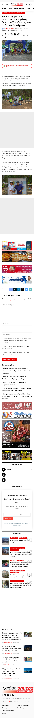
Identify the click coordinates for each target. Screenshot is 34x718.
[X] (5, 695)
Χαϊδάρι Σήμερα (10, 28)
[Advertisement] (17, 130)
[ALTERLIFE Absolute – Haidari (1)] (17, 455)
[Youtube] (17, 480)
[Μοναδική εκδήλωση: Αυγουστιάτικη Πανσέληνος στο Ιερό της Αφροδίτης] (28, 648)
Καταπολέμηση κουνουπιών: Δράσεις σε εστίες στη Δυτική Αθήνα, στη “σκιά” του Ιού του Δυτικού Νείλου (16, 371)
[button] (3, 4)
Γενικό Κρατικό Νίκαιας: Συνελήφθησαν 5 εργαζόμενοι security (20, 576)
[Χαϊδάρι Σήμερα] (17, 4)
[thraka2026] (17, 406)
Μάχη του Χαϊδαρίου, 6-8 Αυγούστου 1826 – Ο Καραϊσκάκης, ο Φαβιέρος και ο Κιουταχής (21, 554)
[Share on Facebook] (5, 34)
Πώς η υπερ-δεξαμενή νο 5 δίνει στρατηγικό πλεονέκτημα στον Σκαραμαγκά (11, 672)
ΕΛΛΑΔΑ (13, 560)
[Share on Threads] (11, 34)
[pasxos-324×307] (16, 434)
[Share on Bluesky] (15, 34)
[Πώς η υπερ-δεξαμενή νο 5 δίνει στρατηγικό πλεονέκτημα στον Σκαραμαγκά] (28, 670)
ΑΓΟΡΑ (12, 581)
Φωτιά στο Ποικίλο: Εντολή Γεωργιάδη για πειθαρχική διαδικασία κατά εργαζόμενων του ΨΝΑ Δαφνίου (20, 564)
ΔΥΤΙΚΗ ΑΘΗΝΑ (14, 548)
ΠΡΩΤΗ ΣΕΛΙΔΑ (20, 13)
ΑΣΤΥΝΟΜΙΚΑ (14, 570)
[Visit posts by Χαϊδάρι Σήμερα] (2, 28)
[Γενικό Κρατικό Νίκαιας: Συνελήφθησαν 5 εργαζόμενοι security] (5, 574)
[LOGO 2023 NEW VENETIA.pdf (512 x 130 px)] (17, 269)
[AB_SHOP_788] (17, 245)
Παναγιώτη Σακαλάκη (26, 701)
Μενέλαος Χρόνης (8, 678)
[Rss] (13, 695)
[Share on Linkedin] (18, 289)
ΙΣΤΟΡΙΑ (22, 548)
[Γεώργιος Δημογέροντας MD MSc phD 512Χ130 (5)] (17, 279)
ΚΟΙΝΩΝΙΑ (21, 570)
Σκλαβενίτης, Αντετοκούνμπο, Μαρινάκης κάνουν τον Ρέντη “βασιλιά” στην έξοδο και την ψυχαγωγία (17, 396)
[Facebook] (17, 470)
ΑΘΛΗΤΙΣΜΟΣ (12, 13)
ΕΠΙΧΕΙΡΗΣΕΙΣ (14, 537)
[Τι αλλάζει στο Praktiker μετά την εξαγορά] (5, 541)
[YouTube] (7, 695)
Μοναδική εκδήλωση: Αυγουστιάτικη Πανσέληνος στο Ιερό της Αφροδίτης (11, 648)
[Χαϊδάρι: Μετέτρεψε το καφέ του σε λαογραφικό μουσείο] (28, 659)
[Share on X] (8, 34)
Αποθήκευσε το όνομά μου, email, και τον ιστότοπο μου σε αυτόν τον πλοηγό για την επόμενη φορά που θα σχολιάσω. (17, 340)
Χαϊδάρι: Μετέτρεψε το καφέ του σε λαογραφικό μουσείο (10, 659)
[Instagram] (17, 475)
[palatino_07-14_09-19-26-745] (17, 257)
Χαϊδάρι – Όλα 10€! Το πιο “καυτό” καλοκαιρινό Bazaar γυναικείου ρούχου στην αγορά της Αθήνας (20, 585)
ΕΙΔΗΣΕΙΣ (4, 13)
